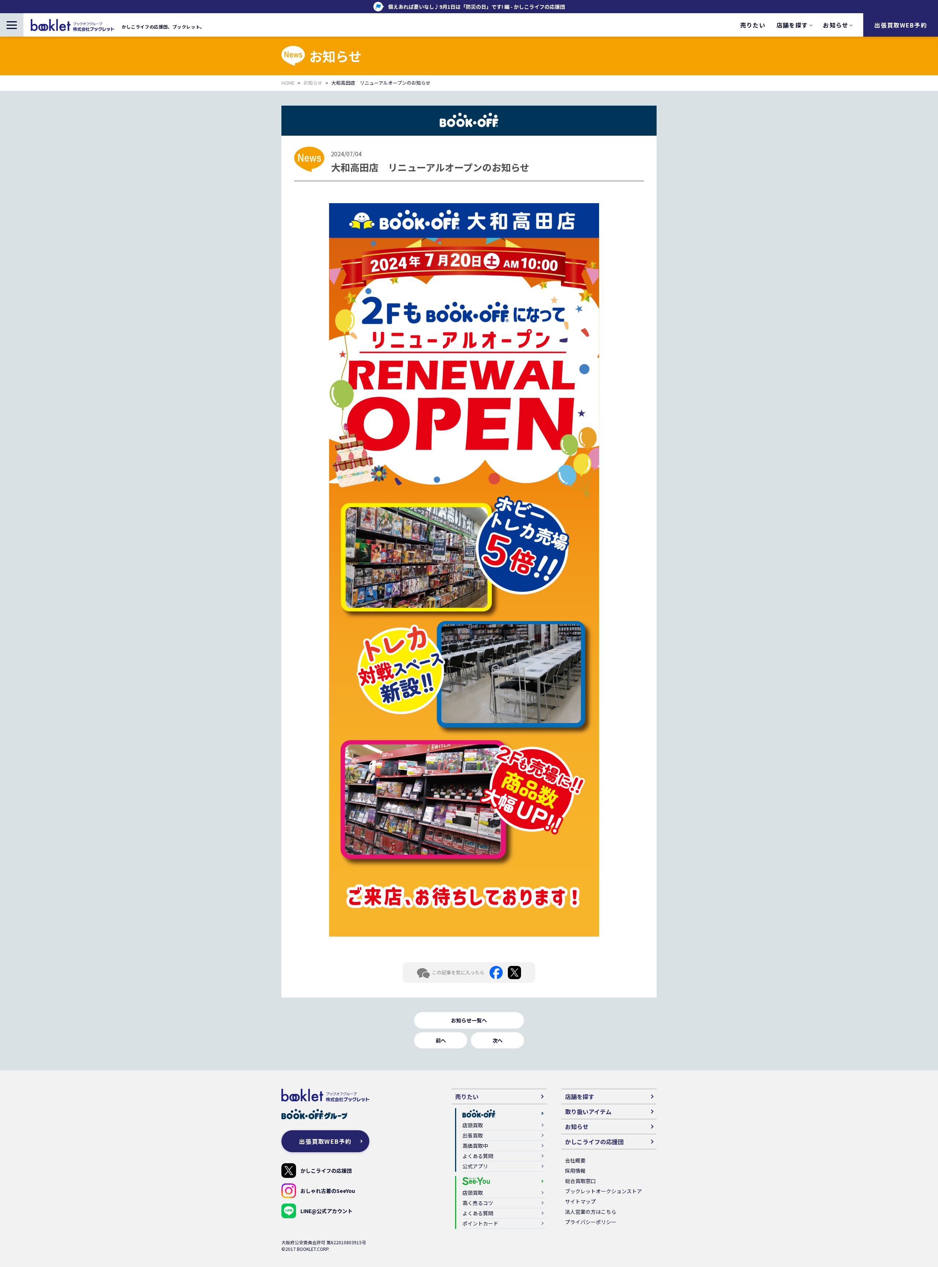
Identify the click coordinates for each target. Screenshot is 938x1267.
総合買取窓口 (580, 1180)
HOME (288, 82)
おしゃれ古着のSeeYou (327, 1190)
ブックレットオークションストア (603, 1191)
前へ (441, 1040)
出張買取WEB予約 (900, 25)
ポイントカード (480, 1223)
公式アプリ (475, 1166)
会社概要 (575, 1160)
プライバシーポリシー (590, 1222)
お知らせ (312, 82)
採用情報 (575, 1170)
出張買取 (472, 1135)
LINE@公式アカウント (326, 1211)
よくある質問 (477, 1156)
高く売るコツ (477, 1202)
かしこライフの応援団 (326, 1170)
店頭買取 (472, 1125)
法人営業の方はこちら (590, 1211)
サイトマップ (580, 1201)
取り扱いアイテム (588, 1111)
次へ (497, 1040)
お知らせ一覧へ (469, 1020)
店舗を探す (579, 1096)
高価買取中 (475, 1145)
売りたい (752, 25)
